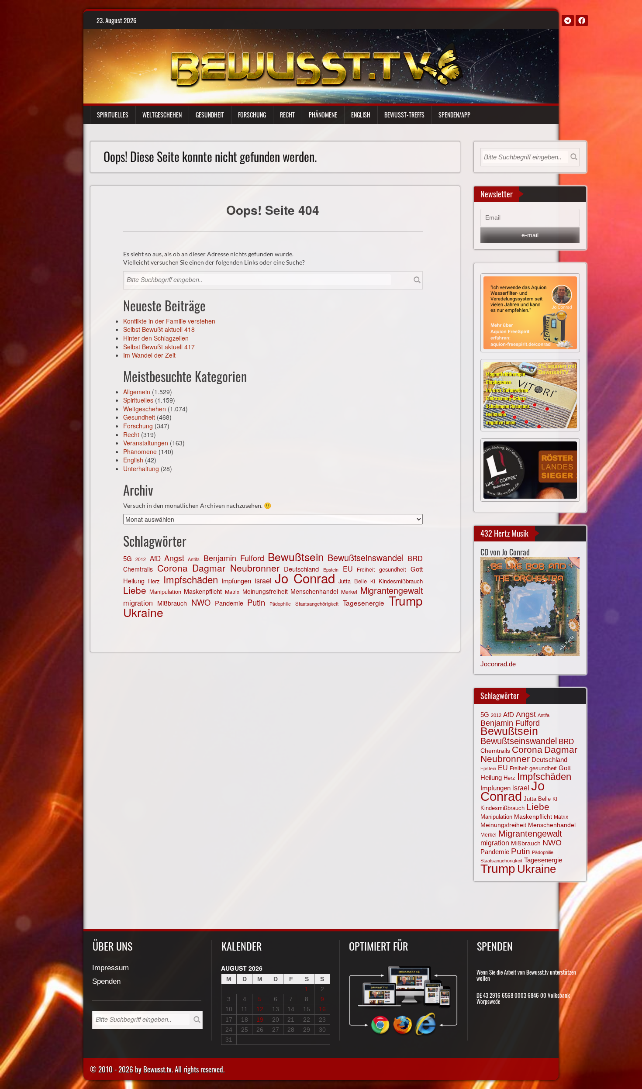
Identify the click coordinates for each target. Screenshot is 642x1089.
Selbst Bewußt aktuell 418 (159, 329)
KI (372, 581)
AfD (155, 558)
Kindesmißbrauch (401, 581)
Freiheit (366, 569)
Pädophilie (280, 603)
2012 (140, 559)
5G (127, 558)
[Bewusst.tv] (316, 63)
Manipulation (165, 592)
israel (263, 581)
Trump (406, 600)
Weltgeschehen (162, 114)
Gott (417, 568)
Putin (256, 602)
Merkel (349, 592)
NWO (201, 602)
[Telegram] (568, 20)
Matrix (232, 592)
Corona (172, 567)
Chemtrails (138, 569)
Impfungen (236, 580)
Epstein (488, 768)
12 (259, 1009)
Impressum (110, 968)
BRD (415, 558)
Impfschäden (190, 579)
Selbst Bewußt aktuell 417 (159, 346)
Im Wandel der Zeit (149, 355)
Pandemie (229, 602)
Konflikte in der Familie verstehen (169, 321)
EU (348, 569)
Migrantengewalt (391, 590)
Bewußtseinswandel (366, 557)
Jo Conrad (305, 578)
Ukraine (143, 612)
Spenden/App (454, 114)
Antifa (194, 559)
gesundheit (392, 569)
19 (259, 1019)
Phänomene (323, 114)
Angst (174, 557)
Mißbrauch (172, 603)
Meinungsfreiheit (265, 591)
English (360, 114)
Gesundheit (210, 114)
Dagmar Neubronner (236, 567)
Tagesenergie (363, 602)
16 (322, 1009)
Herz (154, 581)
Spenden (106, 982)
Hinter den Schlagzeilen (156, 338)
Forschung (252, 114)
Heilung (134, 580)
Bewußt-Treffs (404, 114)
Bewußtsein (296, 556)
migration (138, 602)
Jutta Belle (352, 581)
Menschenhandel (314, 591)
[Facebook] (582, 20)
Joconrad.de (498, 664)
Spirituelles (112, 114)
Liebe (134, 589)
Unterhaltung (141, 468)
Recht (287, 114)
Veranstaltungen (145, 442)
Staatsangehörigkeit (316, 603)
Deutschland (549, 759)
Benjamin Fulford (234, 557)
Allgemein (136, 391)
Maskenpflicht (203, 591)
